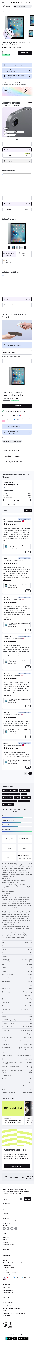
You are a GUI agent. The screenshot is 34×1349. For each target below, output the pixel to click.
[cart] (30, 2)
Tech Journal (6, 1287)
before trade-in (13, 51)
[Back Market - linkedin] (15, 1228)
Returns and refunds (8, 1244)
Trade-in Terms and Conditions (11, 1308)
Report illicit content (8, 1318)
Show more (7, 541)
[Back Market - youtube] (11, 1228)
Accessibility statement (9, 1220)
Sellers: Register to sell (9, 1267)
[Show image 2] (17, 139)
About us (5, 1213)
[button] (8, 33)
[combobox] (17, 352)
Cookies (5, 1310)
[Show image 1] (16, 139)
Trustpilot (5, 1225)
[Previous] (9, 247)
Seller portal (6, 1270)
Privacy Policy (6, 1315)
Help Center (6, 1239)
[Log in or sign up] (26, 2)
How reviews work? (10, 504)
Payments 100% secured (9, 1275)
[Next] (25, 247)
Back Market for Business (9, 1272)
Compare (29, 102)
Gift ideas (5, 1295)
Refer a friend (6, 1253)
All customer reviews (8, 1292)
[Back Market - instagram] (4, 1228)
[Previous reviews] (25, 773)
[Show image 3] (21, 247)
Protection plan (7, 1258)
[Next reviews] (30, 773)
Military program (7, 1265)
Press (4, 1216)
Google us (25, 1158)
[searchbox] (24, 6)
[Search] (15, 6)
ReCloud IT (15, 415)
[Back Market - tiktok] (8, 1228)
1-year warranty (7, 1255)
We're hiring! (6, 1223)
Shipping (5, 1242)
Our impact (6, 1218)
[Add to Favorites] (30, 43)
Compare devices (8, 1290)
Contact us (6, 1237)
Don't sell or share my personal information (14, 1313)
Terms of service (7, 1306)
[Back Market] (17, 2)
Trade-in (5, 1260)
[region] (17, 92)
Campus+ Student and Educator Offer (13, 1263)
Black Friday (6, 1297)
